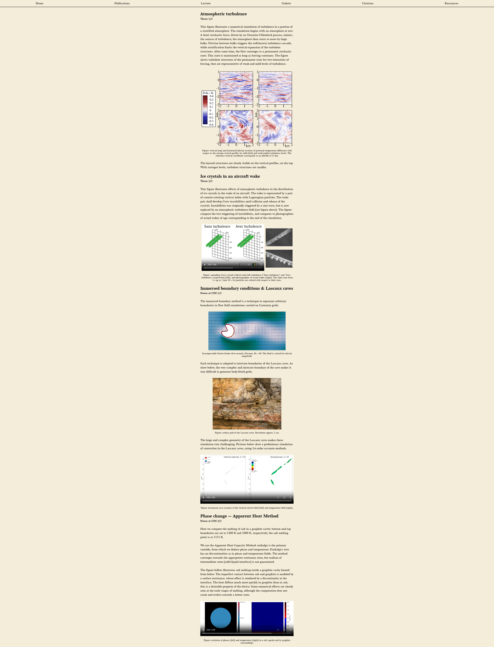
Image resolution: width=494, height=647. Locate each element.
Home (39, 3)
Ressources (451, 3)
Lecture (206, 3)
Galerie (286, 3)
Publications (122, 3)
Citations (368, 3)
